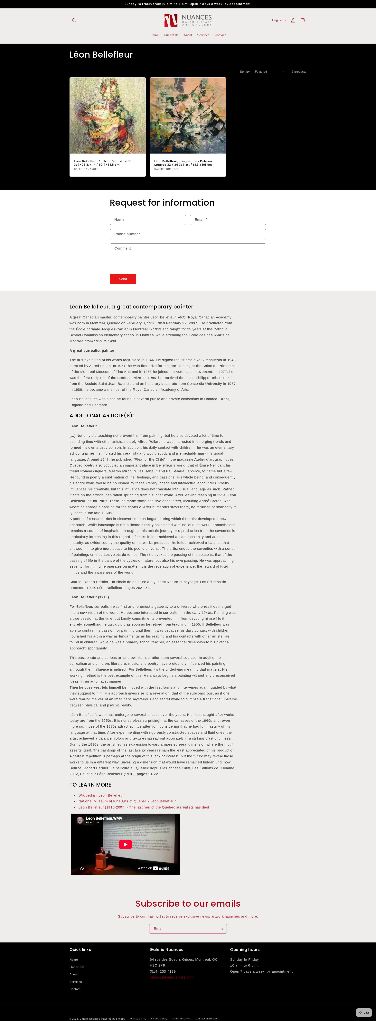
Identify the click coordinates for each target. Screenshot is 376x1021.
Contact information (207, 1018)
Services (76, 981)
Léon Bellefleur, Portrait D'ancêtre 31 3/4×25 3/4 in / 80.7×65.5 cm (102, 163)
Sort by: (245, 71)
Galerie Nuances (90, 1018)
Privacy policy (137, 1018)
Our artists (77, 967)
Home (74, 959)
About (74, 974)
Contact (75, 989)
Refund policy (159, 1018)
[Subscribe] (222, 929)
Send (123, 279)
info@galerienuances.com (171, 977)
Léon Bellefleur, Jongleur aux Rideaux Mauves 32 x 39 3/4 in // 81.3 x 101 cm (183, 163)
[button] (74, 20)
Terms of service (181, 1018)
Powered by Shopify (113, 1018)
